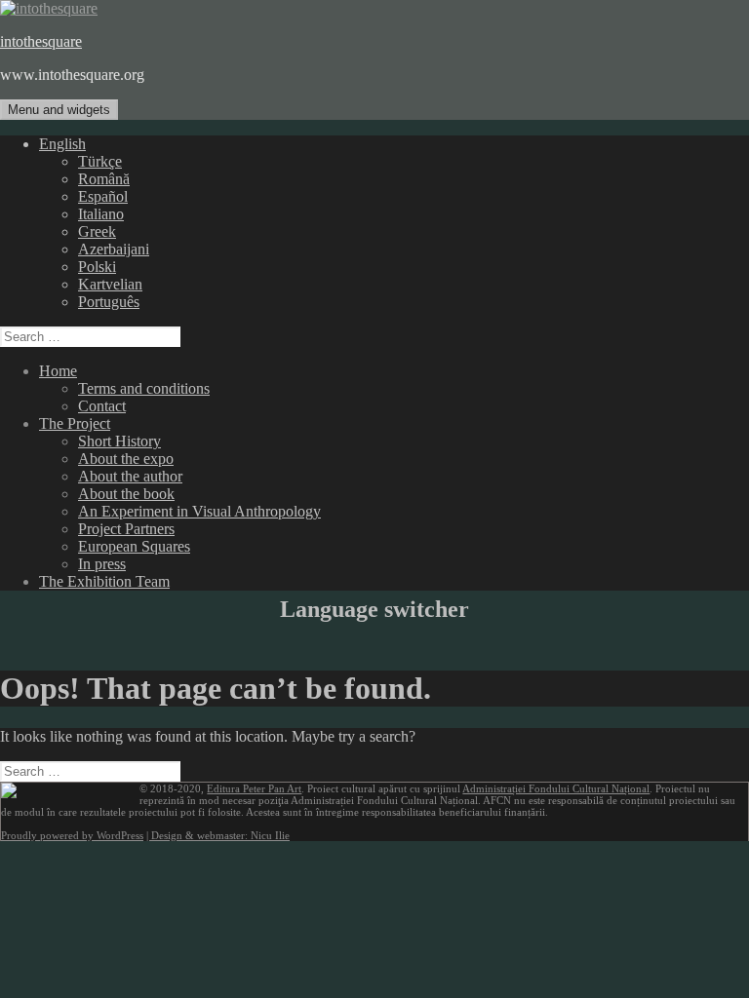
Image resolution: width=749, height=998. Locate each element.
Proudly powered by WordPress (72, 835)
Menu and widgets (59, 109)
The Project (74, 423)
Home (58, 371)
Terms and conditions (144, 388)
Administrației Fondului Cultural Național (556, 788)
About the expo (126, 458)
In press (102, 564)
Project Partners (126, 528)
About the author (130, 476)
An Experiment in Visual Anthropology (199, 511)
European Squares (134, 546)
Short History (119, 441)
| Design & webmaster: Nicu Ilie (218, 835)
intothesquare (41, 41)
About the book (126, 493)
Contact (102, 406)
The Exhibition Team (104, 581)
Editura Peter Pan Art (254, 788)
